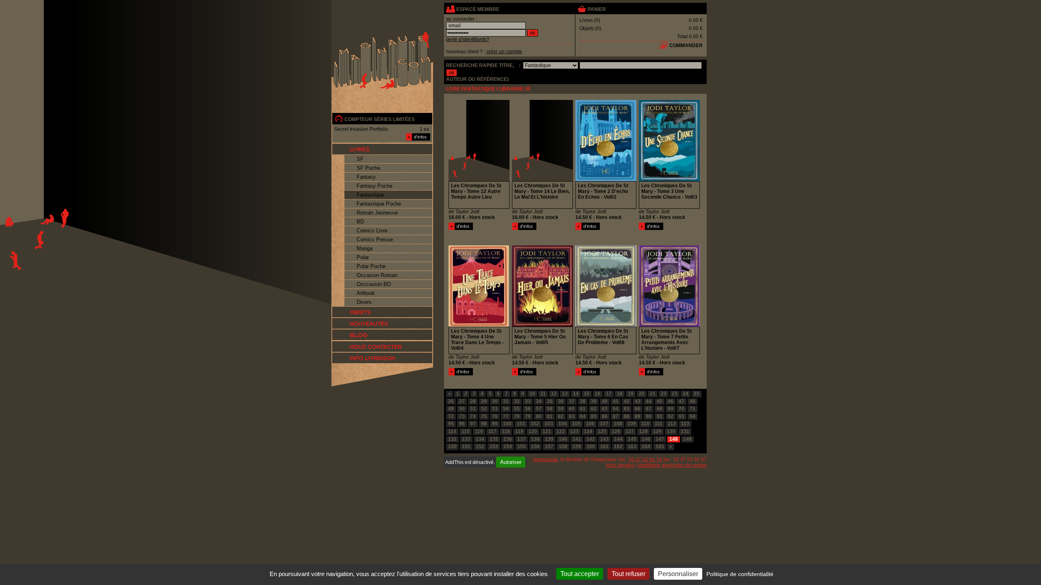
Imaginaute (545, 459)
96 (462, 424)
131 (685, 431)
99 (495, 424)
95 (451, 424)
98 (484, 424)
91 (659, 416)
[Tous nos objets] (382, 312)
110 (645, 424)
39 (594, 401)
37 (572, 401)
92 (670, 416)
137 (521, 439)
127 (629, 431)
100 (507, 424)
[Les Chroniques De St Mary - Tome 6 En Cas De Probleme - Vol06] (587, 374)
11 (543, 393)
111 (658, 424)
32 (517, 401)
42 (626, 401)
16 (598, 393)
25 (696, 393)
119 (519, 431)
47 (681, 401)
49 (451, 409)
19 (631, 393)
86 (605, 416)
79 (528, 416)
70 (681, 409)
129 (657, 431)
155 (521, 446)
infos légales (620, 465)
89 (637, 416)
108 (618, 424)
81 (550, 416)
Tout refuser (628, 573)
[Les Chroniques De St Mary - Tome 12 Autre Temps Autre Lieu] (461, 228)
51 (473, 409)
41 (616, 401)
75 (484, 416)
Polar (363, 257)
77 (506, 416)
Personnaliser (678, 573)
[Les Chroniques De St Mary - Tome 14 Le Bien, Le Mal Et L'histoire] (524, 228)
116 (479, 431)
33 (528, 401)
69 (670, 409)
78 (517, 416)
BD (360, 222)
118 (506, 431)
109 (631, 424)
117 (492, 431)
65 (626, 409)
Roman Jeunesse (377, 213)
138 (535, 439)
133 (466, 439)
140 (563, 439)
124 (588, 431)
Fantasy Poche (374, 186)
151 (466, 446)
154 (507, 446)
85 (594, 416)
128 (643, 431)
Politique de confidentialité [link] (739, 574)
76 (495, 416)
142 (590, 439)
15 (587, 393)
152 (480, 446)
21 (653, 393)
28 (473, 401)
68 (659, 409)
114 (452, 431)
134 (480, 439)
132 (452, 439)
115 (466, 431)
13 (565, 393)
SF (360, 159)
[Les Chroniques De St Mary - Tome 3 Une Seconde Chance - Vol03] (651, 228)
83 (572, 416)
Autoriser (510, 462)
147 (660, 439)
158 (563, 446)
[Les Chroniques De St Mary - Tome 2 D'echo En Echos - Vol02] (587, 228)
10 (532, 393)
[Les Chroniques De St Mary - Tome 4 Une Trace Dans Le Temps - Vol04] (461, 374)
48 (692, 401)
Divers (364, 302)
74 (473, 416)
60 (572, 409)
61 (583, 409)
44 (648, 401)
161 (604, 446)
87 (616, 416)
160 (590, 446)
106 (590, 424)
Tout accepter (579, 573)
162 (618, 446)
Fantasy (366, 177)
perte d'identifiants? (467, 39)
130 (671, 431)
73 (462, 416)
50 (462, 409)
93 (681, 416)
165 (660, 446)
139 (549, 439)
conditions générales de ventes (672, 465)
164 (646, 446)
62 (594, 409)
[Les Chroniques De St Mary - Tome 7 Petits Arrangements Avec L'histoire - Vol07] (651, 374)
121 (546, 431)
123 (574, 431)
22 (663, 393)
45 (659, 401)
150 (452, 446)
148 (673, 439)
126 (616, 431)
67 (648, 409)
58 (550, 409)
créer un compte (504, 51)
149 (687, 439)
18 (620, 393)
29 (484, 401)
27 (462, 401)
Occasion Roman (377, 275)
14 (576, 393)
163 (632, 446)
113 (685, 424)
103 (548, 424)
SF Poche (368, 168)
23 (674, 393)
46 (670, 401)
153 (494, 446)
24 (685, 393)
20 (642, 393)
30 (495, 401)
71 (692, 409)
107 (604, 424)
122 (560, 431)
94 (692, 416)
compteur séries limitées (379, 119)
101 (521, 424)
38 (583, 401)
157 (549, 446)
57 (539, 409)
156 (535, 446)
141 (577, 439)
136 (507, 439)
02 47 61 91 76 (645, 459)
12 (554, 393)
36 (561, 401)
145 (632, 439)
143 (604, 439)
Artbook (366, 293)
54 (506, 409)
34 (539, 401)
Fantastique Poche (379, 204)
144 (618, 439)
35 (550, 401)
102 (535, 424)
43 (637, 401)
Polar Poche (371, 266)
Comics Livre (372, 231)
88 (626, 416)
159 (577, 446)
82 (561, 416)
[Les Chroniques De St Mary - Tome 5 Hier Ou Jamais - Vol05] (524, 374)
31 (506, 401)
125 (602, 431)
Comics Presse (375, 239)
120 (533, 431)
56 (528, 409)
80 (539, 416)
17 (609, 393)
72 (451, 416)
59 (561, 409)
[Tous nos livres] (382, 149)
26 (451, 401)
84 (583, 416)
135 (494, 439)
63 (605, 409)
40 (605, 401)
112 (672, 424)
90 (648, 416)
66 (637, 409)
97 (473, 424)
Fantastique (370, 195)
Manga (364, 248)
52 (484, 409)
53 (495, 409)
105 (576, 424)
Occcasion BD (374, 284)
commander (686, 45)
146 (646, 439)
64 (616, 409)
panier (597, 9)
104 (562, 424)
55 (517, 409)
